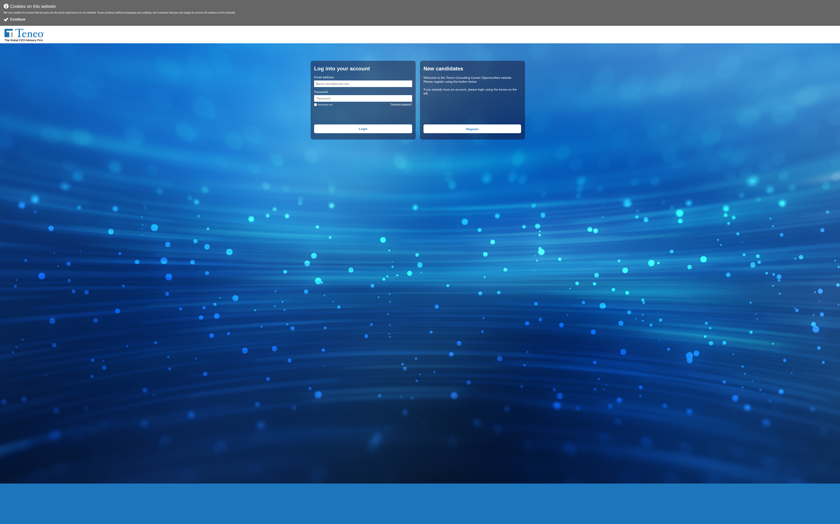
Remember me (325, 105)
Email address (324, 77)
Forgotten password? (401, 104)
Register (472, 129)
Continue (17, 19)
